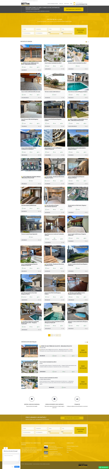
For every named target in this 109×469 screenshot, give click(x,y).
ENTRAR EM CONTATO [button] (73, 9)
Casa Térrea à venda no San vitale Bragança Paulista (29, 293)
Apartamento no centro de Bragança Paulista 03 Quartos (53, 148)
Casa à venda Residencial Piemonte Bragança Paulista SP (29, 265)
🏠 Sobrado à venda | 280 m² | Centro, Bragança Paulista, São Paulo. (76, 293)
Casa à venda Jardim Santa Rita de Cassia (30, 91)
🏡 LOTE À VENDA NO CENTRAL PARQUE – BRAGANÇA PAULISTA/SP (31, 177)
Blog (71, 3)
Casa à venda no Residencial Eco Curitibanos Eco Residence (28, 148)
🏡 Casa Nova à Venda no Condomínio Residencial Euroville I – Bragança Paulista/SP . (30, 322)
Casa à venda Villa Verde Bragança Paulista (53, 293)
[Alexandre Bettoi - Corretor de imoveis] (25, 4)
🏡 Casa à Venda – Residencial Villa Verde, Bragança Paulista (54, 265)
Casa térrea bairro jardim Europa (28, 205)
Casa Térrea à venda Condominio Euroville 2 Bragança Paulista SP (54, 322)
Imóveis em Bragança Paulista (53, 3)
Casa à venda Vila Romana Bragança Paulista (53, 120)
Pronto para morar (52, 446)
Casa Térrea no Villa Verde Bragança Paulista (29, 120)
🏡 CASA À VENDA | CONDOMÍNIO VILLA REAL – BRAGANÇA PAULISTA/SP (78, 120)
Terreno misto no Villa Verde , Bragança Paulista (77, 206)
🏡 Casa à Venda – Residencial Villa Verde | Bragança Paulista (54, 177)
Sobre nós (61, 3)
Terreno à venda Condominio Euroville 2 (77, 63)
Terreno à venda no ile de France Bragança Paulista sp (77, 265)
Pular (12, 466)
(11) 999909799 (81, 4)
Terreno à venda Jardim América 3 (52, 91)
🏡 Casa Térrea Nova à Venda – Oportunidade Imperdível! (52, 206)
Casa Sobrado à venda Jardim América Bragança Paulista (77, 148)
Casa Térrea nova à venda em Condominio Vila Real (54, 234)
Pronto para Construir (53, 451)
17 (57, 335)
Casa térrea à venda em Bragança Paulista (77, 91)
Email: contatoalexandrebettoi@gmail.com (30, 0)
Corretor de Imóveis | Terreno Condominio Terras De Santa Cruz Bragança (53, 455)
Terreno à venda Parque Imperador (29, 234)
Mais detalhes (83, 351)
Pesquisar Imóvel (80, 31)
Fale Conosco (66, 3)
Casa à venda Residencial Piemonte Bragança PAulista (76, 177)
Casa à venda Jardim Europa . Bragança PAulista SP (77, 234)
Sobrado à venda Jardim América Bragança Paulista (78, 322)
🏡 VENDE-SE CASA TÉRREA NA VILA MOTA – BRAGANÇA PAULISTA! (30, 63)
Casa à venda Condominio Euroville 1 (53, 63)
